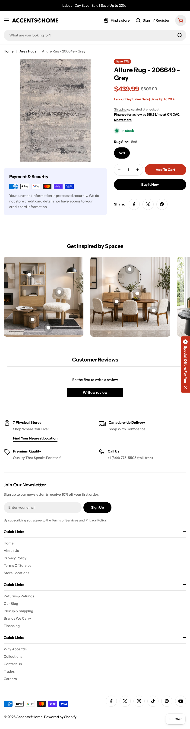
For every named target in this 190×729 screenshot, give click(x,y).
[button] (185, 364)
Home (9, 51)
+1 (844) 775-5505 (122, 458)
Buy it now (150, 184)
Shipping (120, 109)
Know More (123, 120)
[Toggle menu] (6, 20)
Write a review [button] (95, 392)
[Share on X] (148, 204)
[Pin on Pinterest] (162, 204)
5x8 (122, 153)
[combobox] (95, 35)
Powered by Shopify (60, 717)
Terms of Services (65, 520)
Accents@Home (29, 717)
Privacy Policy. (96, 520)
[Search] (180, 35)
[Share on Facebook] (134, 204)
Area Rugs (27, 51)
